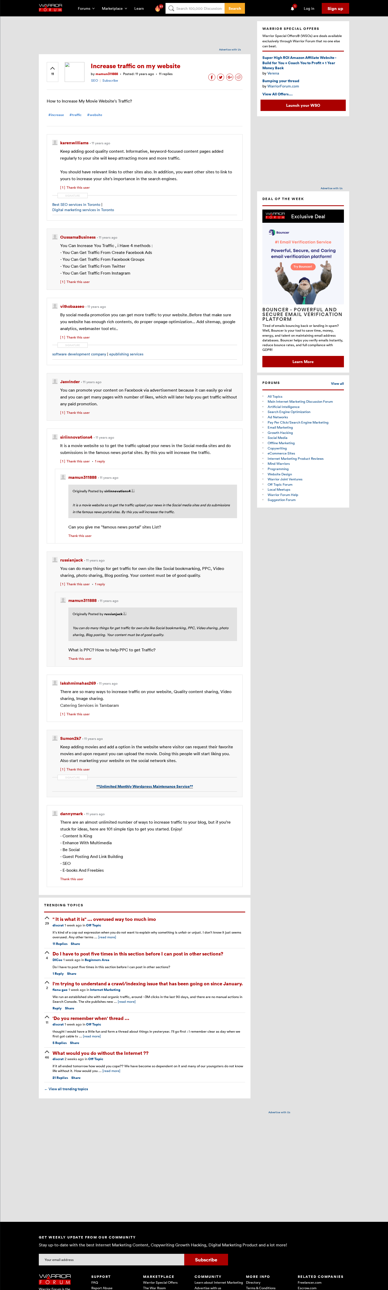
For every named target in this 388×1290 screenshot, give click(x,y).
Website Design (280, 474)
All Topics (275, 396)
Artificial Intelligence (284, 406)
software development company (79, 353)
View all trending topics (66, 1089)
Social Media (277, 437)
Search (235, 8)
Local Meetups (279, 489)
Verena (273, 73)
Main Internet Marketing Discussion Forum (300, 401)
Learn (140, 8)
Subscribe (110, 80)
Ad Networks (278, 417)
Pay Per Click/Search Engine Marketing (298, 422)
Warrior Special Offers (160, 1282)
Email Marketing (280, 427)
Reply (58, 973)
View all (337, 383)
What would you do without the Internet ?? (101, 1053)
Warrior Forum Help (283, 494)
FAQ (94, 1282)
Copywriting (277, 448)
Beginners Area (97, 959)
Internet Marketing (105, 989)
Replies (60, 943)
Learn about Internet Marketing (219, 1282)
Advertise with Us (230, 49)
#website (94, 115)
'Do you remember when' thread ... (91, 1018)
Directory (253, 1282)
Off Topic (93, 925)
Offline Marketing (281, 442)
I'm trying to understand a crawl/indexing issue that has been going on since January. (148, 983)
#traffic (75, 115)
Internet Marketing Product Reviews (296, 458)
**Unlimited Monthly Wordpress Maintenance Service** (144, 786)
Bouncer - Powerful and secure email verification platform (302, 314)
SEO (94, 80)
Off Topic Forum (280, 484)
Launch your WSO (303, 105)
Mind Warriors (279, 463)
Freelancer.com (309, 1282)
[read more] (107, 937)
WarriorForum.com (283, 86)
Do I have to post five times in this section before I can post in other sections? (138, 953)
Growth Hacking (280, 432)
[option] (303, 288)
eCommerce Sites (281, 453)
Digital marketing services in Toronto (83, 209)
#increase (56, 115)
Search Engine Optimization (289, 411)
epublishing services (126, 353)
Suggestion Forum (282, 499)
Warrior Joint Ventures (285, 479)
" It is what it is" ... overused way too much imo (104, 919)
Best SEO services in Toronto (76, 204)
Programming (278, 468)
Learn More (303, 361)
